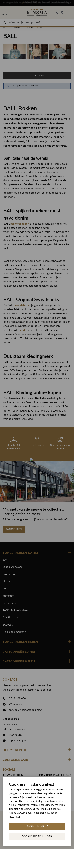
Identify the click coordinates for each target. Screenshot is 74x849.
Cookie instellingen (37, 836)
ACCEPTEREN (35, 826)
